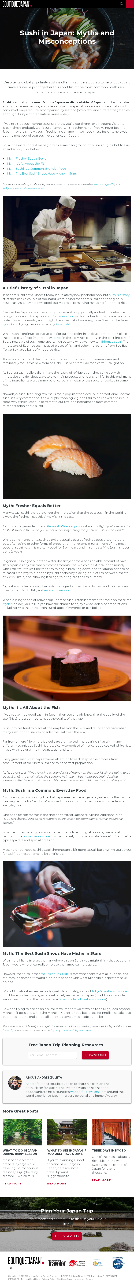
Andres (31, 1084)
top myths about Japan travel (71, 1030)
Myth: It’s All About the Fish (27, 163)
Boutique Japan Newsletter (70, 1279)
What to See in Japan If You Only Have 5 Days (66, 1152)
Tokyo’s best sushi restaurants (23, 188)
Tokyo (56, 337)
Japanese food (64, 316)
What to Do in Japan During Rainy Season (20, 1152)
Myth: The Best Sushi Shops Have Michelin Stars (42, 173)
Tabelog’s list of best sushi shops (82, 999)
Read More (12, 1183)
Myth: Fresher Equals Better (27, 158)
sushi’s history (119, 295)
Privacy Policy (48, 1279)
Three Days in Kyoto (109, 1150)
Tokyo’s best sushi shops (109, 991)
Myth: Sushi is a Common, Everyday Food (36, 168)
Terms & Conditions (30, 1279)
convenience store (36, 836)
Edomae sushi (111, 341)
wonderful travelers (84, 1092)
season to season (56, 590)
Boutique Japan (17, 4)
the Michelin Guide (55, 974)
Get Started (67, 1236)
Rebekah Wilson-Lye (62, 526)
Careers (89, 1279)
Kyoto (7, 324)
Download (95, 1055)
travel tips (9, 1030)
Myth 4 (8, 604)
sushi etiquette (104, 184)
